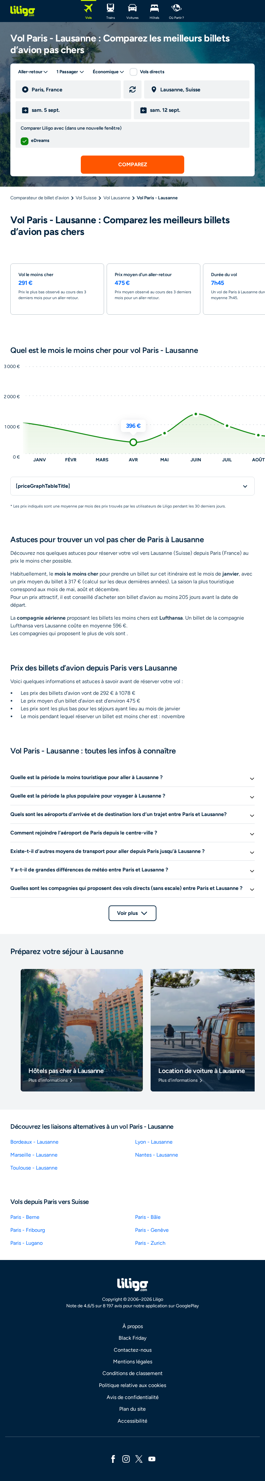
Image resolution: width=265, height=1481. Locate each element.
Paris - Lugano (26, 1243)
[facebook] (113, 1458)
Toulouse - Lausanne (34, 1168)
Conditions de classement (132, 1373)
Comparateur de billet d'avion (39, 198)
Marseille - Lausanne (34, 1155)
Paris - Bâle (148, 1217)
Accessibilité (132, 1421)
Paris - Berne (24, 1217)
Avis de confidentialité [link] (133, 1397)
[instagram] (126, 1458)
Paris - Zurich (150, 1243)
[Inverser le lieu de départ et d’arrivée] (132, 89)
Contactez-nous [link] (133, 1350)
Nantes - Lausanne (156, 1155)
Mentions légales (132, 1362)
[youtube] (151, 1458)
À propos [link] (132, 1326)
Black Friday (132, 1338)
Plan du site (132, 1409)
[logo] (22, 11)
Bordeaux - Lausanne (34, 1142)
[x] (138, 1458)
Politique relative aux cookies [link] (132, 1385)
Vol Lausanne (116, 198)
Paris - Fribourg (27, 1230)
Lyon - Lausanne (154, 1142)
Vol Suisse (86, 198)
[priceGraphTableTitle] (43, 486)
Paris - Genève (152, 1230)
